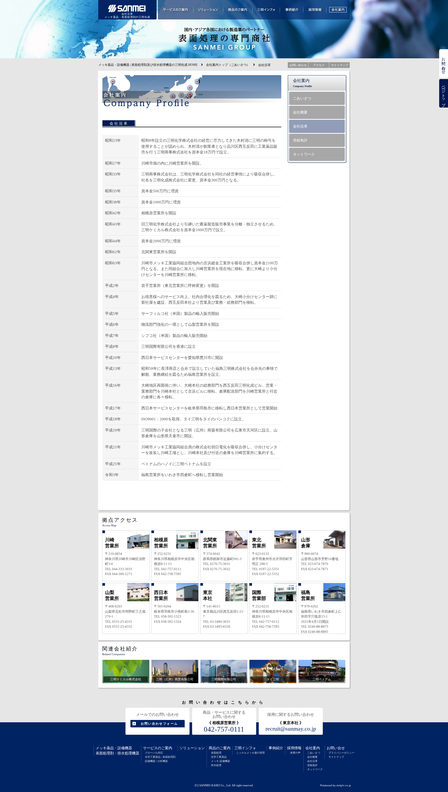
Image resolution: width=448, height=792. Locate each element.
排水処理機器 (128, 753)
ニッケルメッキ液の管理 (250, 752)
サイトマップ (336, 756)
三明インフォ (245, 748)
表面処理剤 (105, 753)
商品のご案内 (219, 748)
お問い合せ (336, 748)
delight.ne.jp (343, 785)
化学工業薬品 (219, 756)
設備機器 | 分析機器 (156, 761)
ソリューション (192, 748)
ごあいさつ (313, 752)
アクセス (319, 65)
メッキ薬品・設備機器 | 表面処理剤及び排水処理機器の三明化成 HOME (148, 65)
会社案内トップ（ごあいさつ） (228, 65)
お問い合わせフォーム (159, 723)
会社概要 (312, 756)
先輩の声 (295, 752)
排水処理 (216, 765)
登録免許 (312, 765)
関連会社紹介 (120, 649)
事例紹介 (276, 748)
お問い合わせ (444, 63)
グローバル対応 (154, 752)
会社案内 (312, 748)
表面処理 (216, 752)
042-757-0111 (224, 729)
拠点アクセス (120, 520)
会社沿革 (312, 761)
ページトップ (444, 93)
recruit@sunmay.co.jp (290, 729)
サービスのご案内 (157, 748)
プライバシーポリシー (341, 752)
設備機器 (124, 748)
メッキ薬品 (105, 748)
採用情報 (294, 748)
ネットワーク (315, 769)
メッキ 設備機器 (220, 761)
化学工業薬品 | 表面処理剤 (160, 756)
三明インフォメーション (266, 9)
